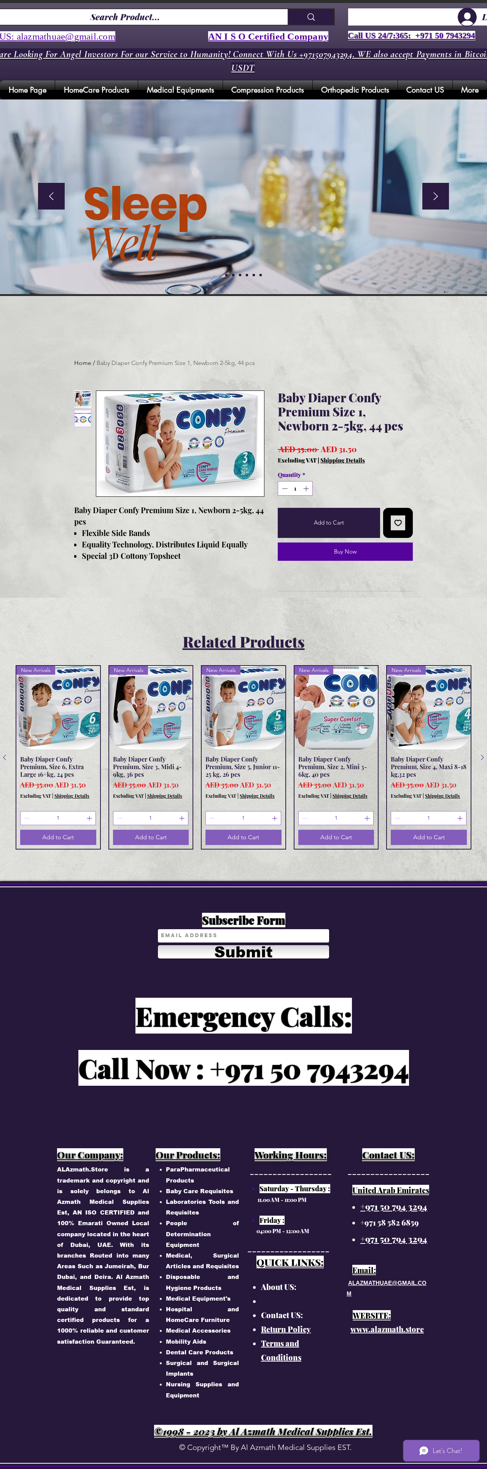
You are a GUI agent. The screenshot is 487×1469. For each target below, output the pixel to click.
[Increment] (307, 489)
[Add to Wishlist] (398, 523)
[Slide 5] (226, 275)
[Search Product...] (311, 17)
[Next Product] (482, 757)
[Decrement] (284, 489)
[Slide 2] (240, 275)
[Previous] (51, 197)
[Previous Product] (4, 757)
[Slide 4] (254, 275)
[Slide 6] (260, 275)
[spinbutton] (295, 489)
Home (82, 362)
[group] (243, 757)
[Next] (435, 197)
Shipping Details (342, 460)
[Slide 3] (247, 275)
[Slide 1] (233, 275)
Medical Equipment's (198, 1298)
